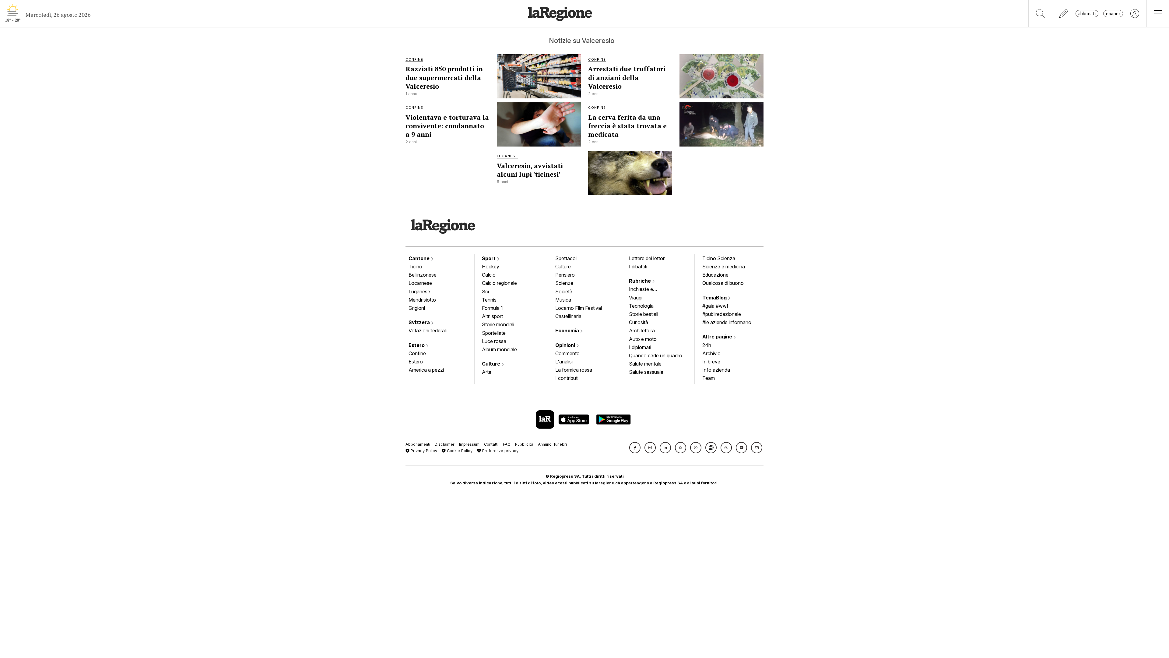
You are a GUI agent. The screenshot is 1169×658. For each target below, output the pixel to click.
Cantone (420, 258)
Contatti (491, 444)
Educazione (715, 275)
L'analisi (564, 362)
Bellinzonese (423, 275)
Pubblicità (524, 444)
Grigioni (417, 308)
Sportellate (494, 333)
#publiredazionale (721, 314)
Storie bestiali (643, 314)
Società (563, 291)
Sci (485, 291)
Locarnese (420, 283)
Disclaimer (445, 444)
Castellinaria (568, 316)
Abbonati (1087, 13)
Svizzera (420, 322)
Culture (491, 364)
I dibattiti (638, 267)
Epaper (1113, 13)
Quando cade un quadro (655, 355)
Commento (567, 353)
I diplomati (640, 347)
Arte (486, 372)
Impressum (469, 444)
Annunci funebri (552, 444)
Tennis (489, 300)
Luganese (419, 291)
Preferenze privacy (499, 450)
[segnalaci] (1064, 13)
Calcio (489, 275)
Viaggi (635, 298)
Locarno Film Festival (578, 308)
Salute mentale (645, 364)
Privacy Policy (423, 450)
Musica (563, 300)
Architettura (642, 330)
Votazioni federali (428, 330)
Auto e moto (643, 339)
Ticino (415, 267)
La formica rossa (573, 370)
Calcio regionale (499, 283)
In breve (711, 362)
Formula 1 (492, 308)
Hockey (490, 267)
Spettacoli (566, 258)
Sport (489, 258)
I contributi (566, 378)
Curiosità (638, 322)
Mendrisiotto (422, 300)
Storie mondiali (498, 324)
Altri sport (492, 316)
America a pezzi (426, 370)
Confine (417, 353)
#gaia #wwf (715, 306)
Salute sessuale (646, 372)
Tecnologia (641, 306)
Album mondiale (499, 349)
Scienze (564, 283)
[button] (635, 447)
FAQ (507, 444)
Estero (417, 345)
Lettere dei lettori (647, 258)
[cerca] (1040, 13)
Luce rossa (494, 341)
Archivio (711, 353)
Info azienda (716, 370)
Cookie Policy (459, 450)
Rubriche (640, 281)
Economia (567, 330)
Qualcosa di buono (723, 283)
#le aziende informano (726, 322)
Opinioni (565, 345)
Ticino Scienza (718, 258)
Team (708, 378)
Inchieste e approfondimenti (647, 289)
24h (706, 345)
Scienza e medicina (723, 267)
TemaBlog (715, 298)
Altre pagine (717, 337)
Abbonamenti (417, 444)
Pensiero (565, 275)
